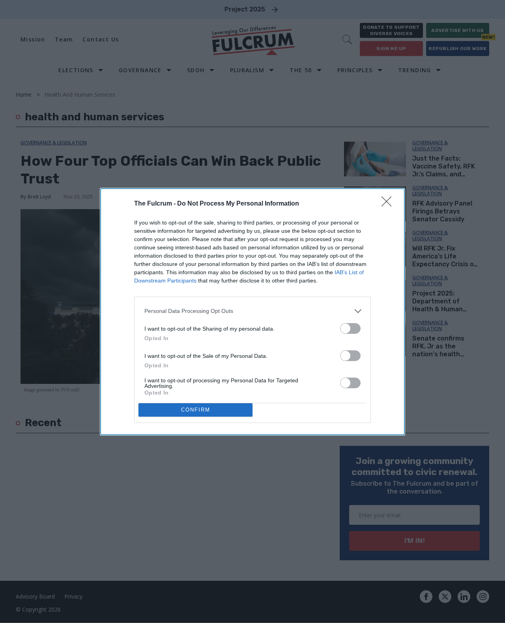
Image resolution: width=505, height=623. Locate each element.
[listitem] (252, 311)
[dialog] (252, 312)
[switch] (350, 328)
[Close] (389, 203)
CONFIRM (195, 410)
